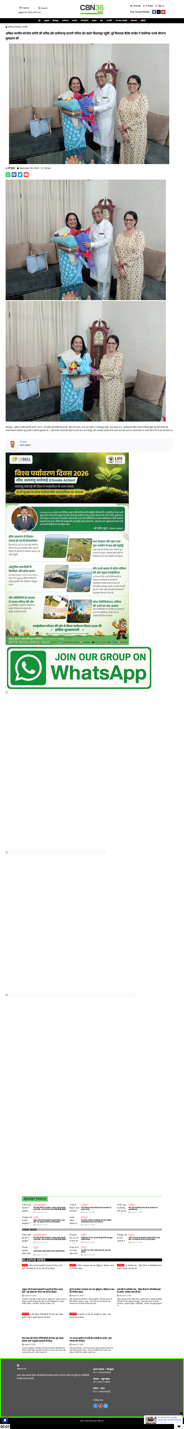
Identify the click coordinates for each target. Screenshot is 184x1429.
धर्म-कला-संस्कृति (121, 21)
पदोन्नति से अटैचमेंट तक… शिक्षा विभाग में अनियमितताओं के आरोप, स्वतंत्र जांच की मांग (138, 1290)
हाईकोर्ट (143, 21)
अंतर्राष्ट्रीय (84, 21)
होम (39, 21)
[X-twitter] (159, 12)
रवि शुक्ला (23, 442)
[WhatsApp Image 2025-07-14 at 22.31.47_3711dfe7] (79, 689)
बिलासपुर (56, 21)
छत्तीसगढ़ (65, 21)
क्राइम (94, 21)
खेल (101, 21)
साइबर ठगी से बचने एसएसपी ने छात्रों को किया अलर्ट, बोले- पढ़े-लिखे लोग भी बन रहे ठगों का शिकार (42, 1290)
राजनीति (109, 21)
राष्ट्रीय (74, 21)
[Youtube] (163, 12)
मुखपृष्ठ (46, 21)
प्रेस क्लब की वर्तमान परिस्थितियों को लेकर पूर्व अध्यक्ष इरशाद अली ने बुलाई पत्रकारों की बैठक (42, 1339)
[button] (39, 8)
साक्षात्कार (134, 21)
